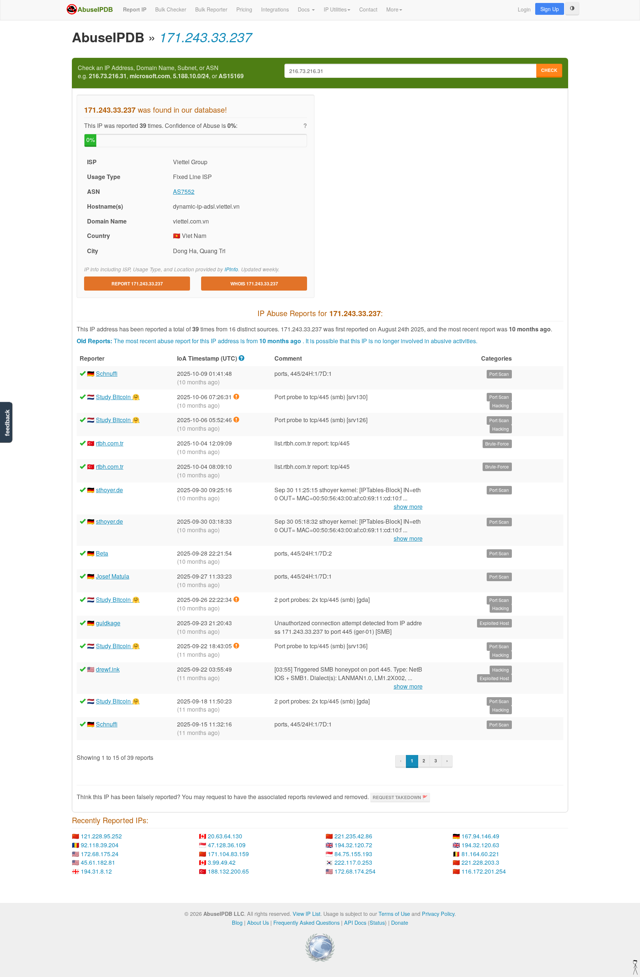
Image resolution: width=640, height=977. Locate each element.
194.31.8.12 (96, 871)
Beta (102, 553)
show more (408, 507)
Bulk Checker (170, 9)
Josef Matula (112, 576)
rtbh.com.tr (109, 443)
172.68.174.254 (355, 871)
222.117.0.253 (353, 862)
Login (524, 9)
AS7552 (183, 191)
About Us (258, 922)
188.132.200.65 (228, 871)
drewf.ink (108, 669)
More (392, 9)
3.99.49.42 (222, 862)
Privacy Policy (438, 913)
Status (377, 922)
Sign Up (549, 9)
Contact (368, 9)
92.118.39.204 (100, 845)
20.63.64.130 (225, 836)
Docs (304, 9)
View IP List (306, 913)
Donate (399, 922)
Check (549, 70)
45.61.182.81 (98, 862)
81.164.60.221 (480, 854)
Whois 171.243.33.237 (254, 283)
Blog (237, 922)
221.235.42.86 (353, 836)
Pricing (244, 9)
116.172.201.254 (483, 871)
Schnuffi (106, 373)
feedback (7, 423)
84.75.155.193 (353, 854)
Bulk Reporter (211, 9)
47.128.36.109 (227, 845)
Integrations (275, 9)
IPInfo (231, 269)
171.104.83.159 (228, 854)
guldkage (108, 623)
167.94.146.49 (480, 836)
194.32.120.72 (353, 845)
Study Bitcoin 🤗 (118, 397)
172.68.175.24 (100, 854)
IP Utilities (335, 9)
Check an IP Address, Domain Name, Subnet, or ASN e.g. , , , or (161, 72)
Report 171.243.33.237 (137, 283)
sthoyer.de (109, 490)
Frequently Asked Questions (306, 922)
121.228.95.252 (101, 836)
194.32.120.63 (480, 845)
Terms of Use (394, 913)
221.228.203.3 (480, 862)
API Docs (355, 922)
